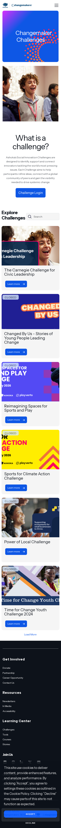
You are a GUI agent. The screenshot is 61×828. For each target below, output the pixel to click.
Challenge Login (30, 193)
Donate (6, 667)
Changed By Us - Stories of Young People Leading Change (28, 338)
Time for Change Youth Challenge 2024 (25, 612)
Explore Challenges (13, 215)
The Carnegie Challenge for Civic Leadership (29, 272)
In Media (7, 706)
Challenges (8, 729)
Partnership (8, 672)
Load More (30, 634)
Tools (5, 734)
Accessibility (9, 711)
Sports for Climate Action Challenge (27, 476)
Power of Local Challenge (27, 542)
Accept (30, 814)
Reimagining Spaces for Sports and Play (25, 408)
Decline (30, 823)
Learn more (13, 283)
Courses (7, 739)
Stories (6, 744)
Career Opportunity (13, 677)
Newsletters (9, 701)
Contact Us (8, 682)
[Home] (17, 5)
